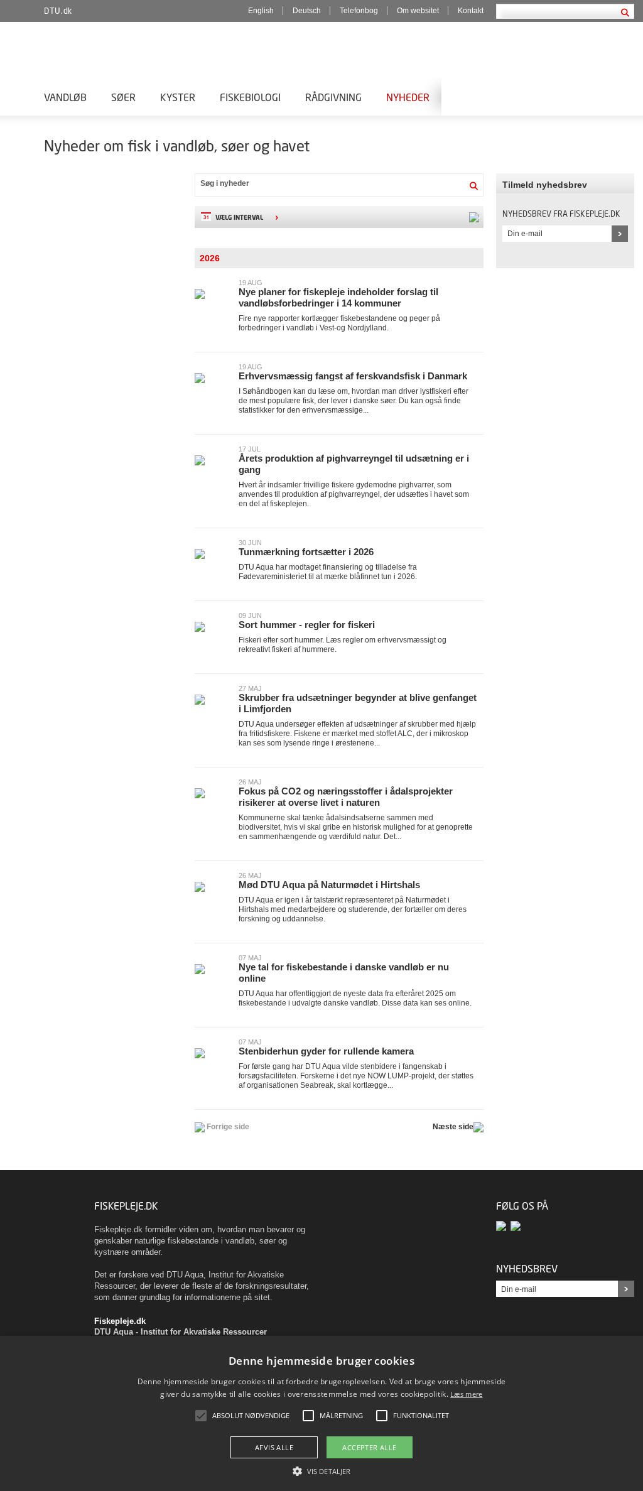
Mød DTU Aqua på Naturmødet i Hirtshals (329, 884)
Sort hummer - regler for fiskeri (307, 624)
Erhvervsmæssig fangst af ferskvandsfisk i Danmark (353, 376)
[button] (321, 1470)
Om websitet (418, 10)
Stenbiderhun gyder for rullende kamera (326, 1051)
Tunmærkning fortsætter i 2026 (306, 551)
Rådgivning (333, 97)
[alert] (321, 1413)
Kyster (177, 97)
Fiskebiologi (250, 97)
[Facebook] (503, 1225)
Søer (123, 97)
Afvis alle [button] (274, 1447)
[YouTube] (516, 1225)
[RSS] (473, 217)
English (261, 10)
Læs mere (466, 1394)
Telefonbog (359, 10)
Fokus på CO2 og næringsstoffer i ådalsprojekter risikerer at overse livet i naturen (346, 797)
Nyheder (408, 97)
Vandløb (65, 97)
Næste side (453, 1126)
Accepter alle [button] (369, 1447)
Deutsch (307, 10)
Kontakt (471, 10)
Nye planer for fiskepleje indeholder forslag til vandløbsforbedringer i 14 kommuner (338, 297)
